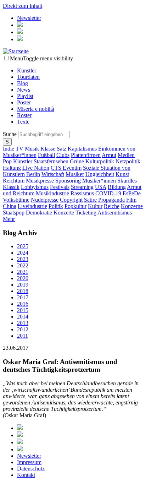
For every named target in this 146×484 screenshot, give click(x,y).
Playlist (25, 96)
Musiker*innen (99, 181)
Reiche (111, 206)
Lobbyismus (35, 187)
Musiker (75, 174)
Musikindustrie (52, 193)
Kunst (122, 174)
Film (131, 200)
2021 (22, 272)
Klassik (11, 187)
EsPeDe (132, 193)
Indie (8, 149)
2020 (22, 278)
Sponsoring (68, 181)
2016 (22, 304)
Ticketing (85, 213)
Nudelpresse (44, 200)
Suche (10, 134)
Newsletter (29, 18)
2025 (22, 246)
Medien (126, 155)
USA (100, 187)
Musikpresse (40, 181)
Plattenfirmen (86, 155)
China (9, 206)
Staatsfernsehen (51, 161)
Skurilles (127, 181)
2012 (22, 329)
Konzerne (132, 206)
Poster (24, 102)
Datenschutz (31, 469)
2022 (22, 265)
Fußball (46, 155)
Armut (109, 155)
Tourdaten (28, 77)
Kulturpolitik (99, 161)
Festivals (59, 187)
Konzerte (64, 213)
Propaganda (111, 200)
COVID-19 (108, 193)
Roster (24, 115)
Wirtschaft (52, 174)
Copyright (71, 200)
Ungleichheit (99, 174)
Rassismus (82, 193)
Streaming (82, 187)
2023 (22, 259)
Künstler (26, 70)
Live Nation (35, 168)
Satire (90, 200)
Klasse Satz (53, 149)
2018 (22, 291)
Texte (23, 122)
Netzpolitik (128, 161)
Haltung (12, 168)
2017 (22, 297)
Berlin (33, 174)
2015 (22, 310)
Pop (7, 161)
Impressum (29, 462)
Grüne (77, 161)
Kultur (95, 206)
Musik (32, 149)
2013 (22, 323)
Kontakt (26, 475)
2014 (22, 317)
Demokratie (39, 213)
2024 (22, 253)
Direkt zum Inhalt (22, 6)
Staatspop (13, 213)
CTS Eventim (66, 168)
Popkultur (75, 206)
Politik (56, 206)
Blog (22, 83)
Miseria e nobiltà (35, 109)
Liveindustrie (32, 206)
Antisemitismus (114, 213)
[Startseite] (16, 51)
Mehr (9, 219)
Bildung (117, 187)
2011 (22, 336)
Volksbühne (16, 200)
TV (19, 149)
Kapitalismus (82, 149)
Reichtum (13, 181)
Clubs (62, 155)
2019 (22, 285)
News (23, 90)
